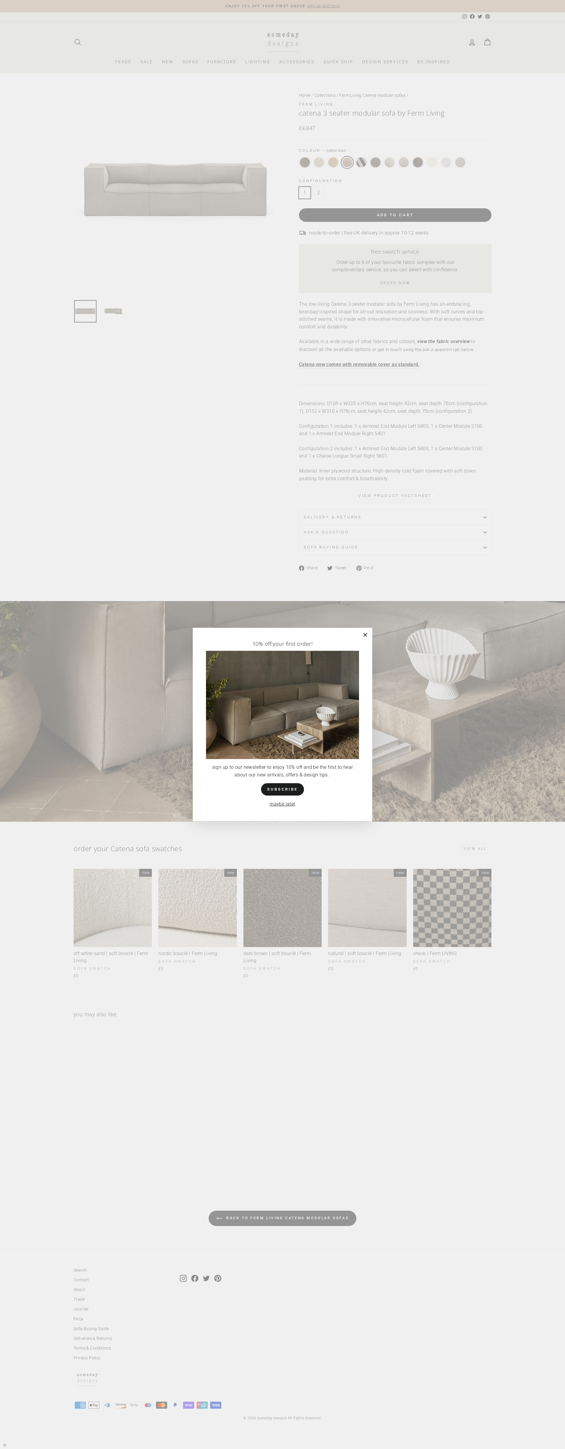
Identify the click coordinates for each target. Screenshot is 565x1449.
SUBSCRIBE (282, 789)
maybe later (282, 804)
